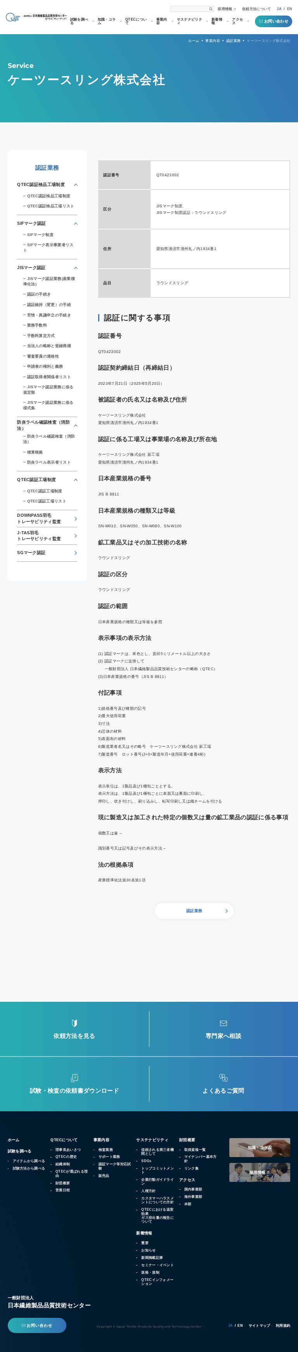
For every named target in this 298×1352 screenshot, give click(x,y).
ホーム (14, 1140)
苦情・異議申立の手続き (49, 315)
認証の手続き (39, 294)
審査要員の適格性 (43, 356)
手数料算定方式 (41, 336)
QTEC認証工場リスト (46, 501)
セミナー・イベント (157, 1265)
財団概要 (62, 1183)
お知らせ (148, 1250)
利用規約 (283, 1326)
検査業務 (106, 1150)
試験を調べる (79, 21)
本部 (188, 1204)
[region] (194, 229)
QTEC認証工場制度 (44, 491)
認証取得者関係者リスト (49, 377)
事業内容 (161, 21)
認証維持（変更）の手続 (49, 304)
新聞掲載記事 (152, 1258)
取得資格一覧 (195, 1150)
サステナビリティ (189, 21)
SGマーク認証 (31, 552)
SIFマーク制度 (40, 235)
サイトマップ (259, 1326)
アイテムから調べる (29, 1161)
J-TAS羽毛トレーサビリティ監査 (39, 535)
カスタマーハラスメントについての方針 (157, 1200)
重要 (145, 1243)
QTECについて (136, 21)
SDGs (146, 1161)
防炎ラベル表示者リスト (49, 462)
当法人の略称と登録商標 (49, 346)
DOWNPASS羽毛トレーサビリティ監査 (39, 518)
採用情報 (225, 9)
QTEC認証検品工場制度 (49, 196)
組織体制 (62, 1164)
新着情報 (216, 21)
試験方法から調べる (29, 1168)
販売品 (104, 1176)
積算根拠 (35, 452)
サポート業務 (109, 1157)
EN (290, 9)
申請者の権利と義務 (45, 366)
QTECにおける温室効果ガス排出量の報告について (157, 1215)
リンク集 (191, 1168)
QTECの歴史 (66, 1157)
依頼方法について (256, 9)
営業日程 (62, 1190)
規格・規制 (150, 1272)
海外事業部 (193, 1197)
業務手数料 (37, 325)
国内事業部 (193, 1189)
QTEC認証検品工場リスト (50, 206)
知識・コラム (107, 21)
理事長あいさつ (68, 1150)
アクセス (237, 21)
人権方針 (148, 1191)
